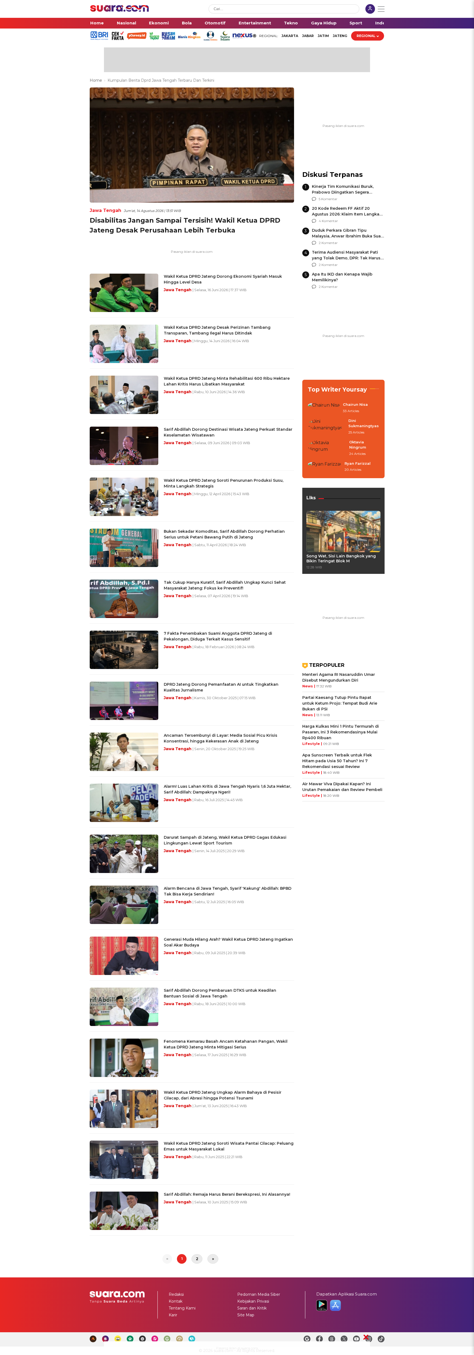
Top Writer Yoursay (337, 389)
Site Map (245, 1315)
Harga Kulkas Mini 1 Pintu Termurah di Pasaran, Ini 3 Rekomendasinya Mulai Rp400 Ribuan (340, 732)
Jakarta (289, 36)
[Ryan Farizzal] (324, 467)
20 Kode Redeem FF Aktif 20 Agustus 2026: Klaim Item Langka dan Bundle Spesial (345, 214)
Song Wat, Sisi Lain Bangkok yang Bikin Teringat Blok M (341, 558)
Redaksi (176, 1294)
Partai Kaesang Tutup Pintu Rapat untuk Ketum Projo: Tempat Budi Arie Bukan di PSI (339, 703)
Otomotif (215, 22)
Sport (355, 22)
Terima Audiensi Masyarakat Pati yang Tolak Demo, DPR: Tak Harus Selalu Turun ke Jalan (346, 258)
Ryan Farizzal (358, 463)
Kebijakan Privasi (253, 1301)
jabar (308, 36)
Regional (366, 36)
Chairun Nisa (355, 404)
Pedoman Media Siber (258, 1294)
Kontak (175, 1301)
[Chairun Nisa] (324, 408)
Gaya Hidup (324, 22)
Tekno (291, 22)
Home (97, 22)
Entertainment (255, 22)
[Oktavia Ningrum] (327, 448)
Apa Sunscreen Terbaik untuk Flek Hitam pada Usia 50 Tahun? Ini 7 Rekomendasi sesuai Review (337, 761)
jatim (323, 36)
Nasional (126, 22)
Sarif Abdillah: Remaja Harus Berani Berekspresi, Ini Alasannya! (227, 1194)
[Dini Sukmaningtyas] (326, 426)
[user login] (370, 9)
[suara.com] (119, 10)
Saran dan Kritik (252, 1308)
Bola (187, 22)
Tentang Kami (182, 1308)
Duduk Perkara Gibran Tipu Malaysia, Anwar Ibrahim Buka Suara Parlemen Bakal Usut (348, 236)
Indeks (382, 22)
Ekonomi (159, 22)
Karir (173, 1315)
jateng (340, 36)
